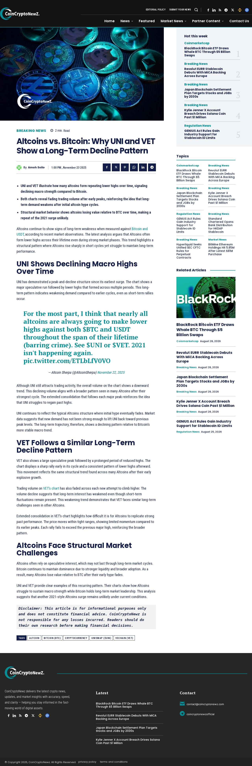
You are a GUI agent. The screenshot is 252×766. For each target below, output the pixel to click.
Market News (217, 239)
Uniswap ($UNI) (101, 638)
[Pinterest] (125, 167)
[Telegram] (226, 10)
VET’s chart (51, 488)
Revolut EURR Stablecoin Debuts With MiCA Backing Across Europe (205, 72)
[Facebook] (208, 10)
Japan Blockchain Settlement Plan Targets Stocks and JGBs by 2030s (208, 93)
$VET (120, 345)
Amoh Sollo (36, 167)
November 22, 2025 (110, 372)
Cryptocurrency (76, 638)
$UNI (94, 345)
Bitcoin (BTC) (52, 638)
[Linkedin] (143, 167)
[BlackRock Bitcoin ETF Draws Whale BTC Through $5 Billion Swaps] (205, 297)
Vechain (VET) (124, 638)
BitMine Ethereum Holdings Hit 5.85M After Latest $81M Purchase (221, 249)
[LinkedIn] (214, 10)
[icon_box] (202, 703)
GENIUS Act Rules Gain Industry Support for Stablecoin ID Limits (202, 134)
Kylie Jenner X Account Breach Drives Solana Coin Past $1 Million (205, 113)
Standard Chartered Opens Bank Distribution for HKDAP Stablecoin (220, 225)
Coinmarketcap (196, 43)
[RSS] (220, 10)
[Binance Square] (240, 10)
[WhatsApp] (134, 167)
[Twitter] (233, 10)
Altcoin (34, 638)
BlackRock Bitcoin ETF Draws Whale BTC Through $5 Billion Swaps (207, 51)
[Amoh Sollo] (20, 167)
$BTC (90, 329)
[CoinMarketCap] (247, 10)
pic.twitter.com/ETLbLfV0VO (66, 361)
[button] (196, 9)
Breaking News (31, 130)
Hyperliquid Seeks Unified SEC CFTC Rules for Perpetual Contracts (189, 251)
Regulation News (197, 125)
